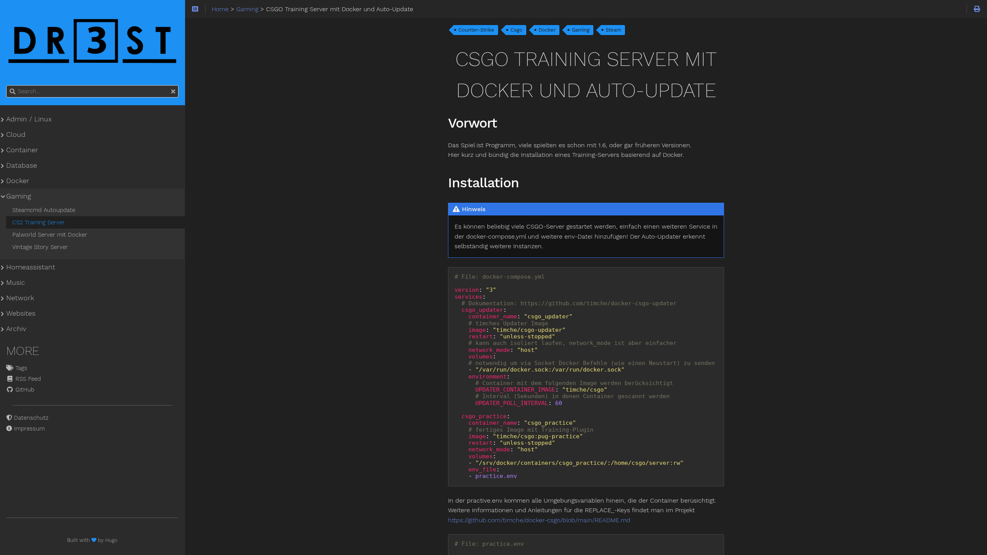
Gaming (581, 30)
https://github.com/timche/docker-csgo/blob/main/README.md (539, 520)
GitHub (23, 389)
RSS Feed (27, 378)
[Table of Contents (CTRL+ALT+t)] (195, 9)
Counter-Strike (476, 30)
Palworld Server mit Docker (49, 234)
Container (22, 150)
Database (21, 165)
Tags (20, 368)
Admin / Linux (29, 119)
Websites (20, 313)
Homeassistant (30, 267)
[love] (94, 540)
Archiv (16, 329)
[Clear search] (173, 91)
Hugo (111, 540)
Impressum (28, 428)
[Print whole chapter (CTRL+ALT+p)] (977, 9)
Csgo (516, 30)
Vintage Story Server (40, 247)
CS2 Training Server (38, 222)
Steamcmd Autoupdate (43, 210)
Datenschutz (30, 417)
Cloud (15, 134)
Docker (547, 30)
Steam (613, 30)
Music (15, 282)
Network (20, 298)
